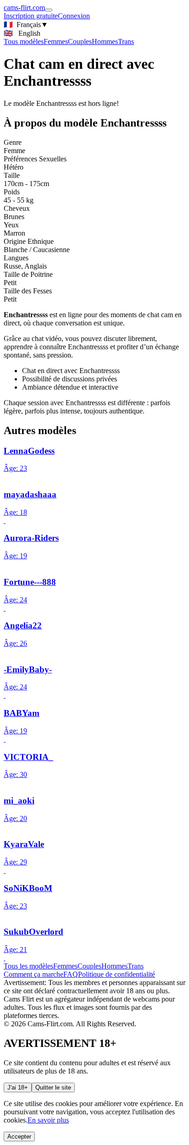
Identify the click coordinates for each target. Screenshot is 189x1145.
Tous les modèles (28, 966)
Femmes (56, 41)
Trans (126, 41)
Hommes (105, 41)
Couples (80, 41)
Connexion (74, 16)
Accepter (19, 1136)
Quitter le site (53, 1087)
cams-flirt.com (24, 7)
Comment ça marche (33, 974)
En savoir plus (48, 1120)
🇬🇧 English (22, 33)
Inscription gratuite (31, 16)
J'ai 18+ (17, 1087)
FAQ (70, 974)
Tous (24, 41)
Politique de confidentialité (116, 974)
